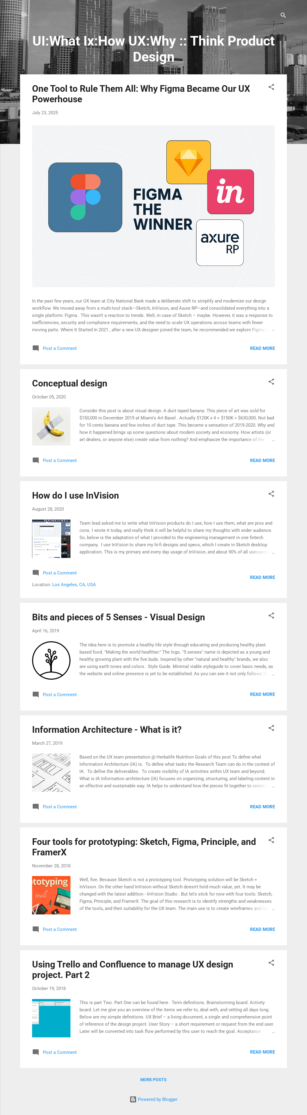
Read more (262, 348)
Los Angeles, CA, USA (74, 584)
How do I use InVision (75, 495)
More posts (153, 1079)
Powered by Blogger (157, 1099)
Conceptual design (69, 383)
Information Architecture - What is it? (107, 729)
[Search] (283, 16)
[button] (271, 88)
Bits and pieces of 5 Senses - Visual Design (118, 617)
